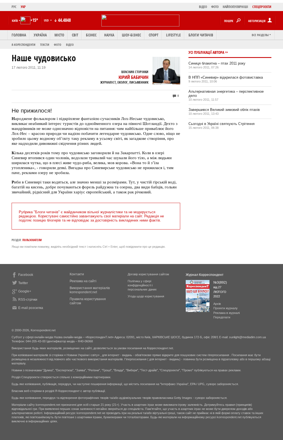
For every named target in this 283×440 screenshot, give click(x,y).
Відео (70, 44)
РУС (14, 6)
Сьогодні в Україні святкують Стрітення (221, 124)
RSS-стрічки (27, 300)
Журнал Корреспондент (205, 275)
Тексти (44, 44)
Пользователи (32, 240)
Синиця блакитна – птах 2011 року (216, 63)
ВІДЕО (203, 6)
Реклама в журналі (226, 312)
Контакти (77, 274)
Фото (57, 44)
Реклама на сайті (83, 281)
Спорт (153, 35)
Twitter (23, 283)
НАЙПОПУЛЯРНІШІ (235, 6)
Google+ (24, 291)
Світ (75, 35)
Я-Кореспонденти (23, 44)
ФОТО (215, 6)
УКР (23, 6)
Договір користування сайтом (148, 274)
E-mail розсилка (30, 308)
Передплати (221, 317)
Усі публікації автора (206, 52)
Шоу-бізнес (131, 35)
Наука (109, 35)
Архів (217, 303)
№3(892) (220, 282)
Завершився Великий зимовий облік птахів (224, 110)
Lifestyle (173, 35)
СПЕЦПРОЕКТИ (261, 6)
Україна (40, 35)
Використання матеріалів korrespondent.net (90, 290)
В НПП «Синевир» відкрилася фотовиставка (225, 77)
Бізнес (91, 35)
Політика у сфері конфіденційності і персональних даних (142, 285)
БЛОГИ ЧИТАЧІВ (200, 35)
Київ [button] (15, 20)
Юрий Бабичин (133, 77)
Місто (59, 35)
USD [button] (46, 20)
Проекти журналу (225, 308)
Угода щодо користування (146, 296)
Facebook (25, 275)
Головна (19, 35)
